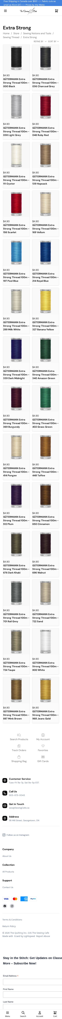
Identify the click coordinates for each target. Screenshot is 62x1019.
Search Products (19, 739)
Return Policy (9, 926)
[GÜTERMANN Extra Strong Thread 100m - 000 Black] (16, 58)
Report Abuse (43, 936)
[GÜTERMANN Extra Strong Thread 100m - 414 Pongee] (16, 447)
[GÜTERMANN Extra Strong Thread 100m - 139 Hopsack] (45, 155)
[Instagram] (12, 906)
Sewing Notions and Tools (37, 33)
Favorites (43, 750)
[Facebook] (4, 906)
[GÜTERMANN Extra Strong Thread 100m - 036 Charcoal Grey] (45, 58)
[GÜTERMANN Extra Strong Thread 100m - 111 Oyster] (16, 155)
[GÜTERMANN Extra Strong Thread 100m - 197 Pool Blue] (16, 252)
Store (16, 33)
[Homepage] (31, 11)
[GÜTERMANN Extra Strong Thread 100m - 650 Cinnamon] (45, 495)
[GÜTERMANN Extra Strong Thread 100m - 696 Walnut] (45, 544)
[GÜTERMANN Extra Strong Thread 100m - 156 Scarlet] (16, 204)
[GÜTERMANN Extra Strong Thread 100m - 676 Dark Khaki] (16, 544)
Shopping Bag (19, 761)
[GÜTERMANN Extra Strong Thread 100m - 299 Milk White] (16, 301)
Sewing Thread (11, 37)
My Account (43, 739)
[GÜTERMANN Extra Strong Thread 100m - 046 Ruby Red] (45, 106)
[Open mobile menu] (5, 11)
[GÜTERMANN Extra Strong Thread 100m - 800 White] (45, 641)
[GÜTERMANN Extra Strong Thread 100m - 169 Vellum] (45, 204)
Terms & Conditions (12, 919)
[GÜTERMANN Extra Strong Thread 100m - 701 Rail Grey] (16, 593)
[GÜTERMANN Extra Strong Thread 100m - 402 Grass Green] (45, 398)
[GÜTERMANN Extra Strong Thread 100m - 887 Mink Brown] (16, 690)
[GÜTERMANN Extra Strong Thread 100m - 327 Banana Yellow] (45, 301)
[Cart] (57, 11)
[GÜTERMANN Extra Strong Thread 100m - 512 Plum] (16, 495)
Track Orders (19, 750)
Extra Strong (30, 37)
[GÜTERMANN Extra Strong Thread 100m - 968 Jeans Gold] (45, 690)
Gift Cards (43, 761)
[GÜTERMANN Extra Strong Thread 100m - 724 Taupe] (16, 641)
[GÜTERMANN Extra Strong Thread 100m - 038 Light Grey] (16, 106)
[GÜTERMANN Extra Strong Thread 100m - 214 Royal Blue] (45, 252)
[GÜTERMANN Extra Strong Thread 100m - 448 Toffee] (45, 447)
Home (6, 33)
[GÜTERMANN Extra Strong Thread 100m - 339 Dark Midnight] (16, 349)
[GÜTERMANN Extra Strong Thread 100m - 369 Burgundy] (16, 398)
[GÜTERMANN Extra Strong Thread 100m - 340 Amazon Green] (45, 349)
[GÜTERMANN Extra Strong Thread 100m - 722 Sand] (45, 593)
